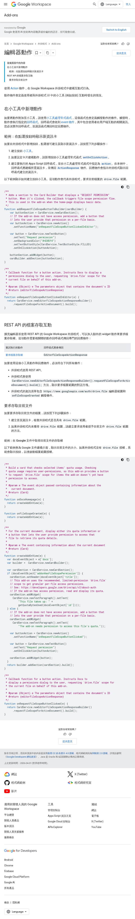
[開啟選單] (5, 4)
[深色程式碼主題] (122, 187)
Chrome (8, 865)
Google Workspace (23, 43)
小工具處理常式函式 (59, 118)
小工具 (27, 151)
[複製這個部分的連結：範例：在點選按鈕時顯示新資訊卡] (60, 137)
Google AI (9, 882)
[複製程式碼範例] (128, 187)
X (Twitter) (97, 821)
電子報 (95, 815)
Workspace (41, 4)
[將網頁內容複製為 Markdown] (47, 53)
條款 (6, 902)
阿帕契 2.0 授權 (100, 753)
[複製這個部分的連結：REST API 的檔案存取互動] (55, 325)
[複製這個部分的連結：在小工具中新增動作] (45, 109)
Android (8, 859)
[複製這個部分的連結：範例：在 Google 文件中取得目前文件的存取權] (66, 441)
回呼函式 (32, 122)
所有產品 (9, 888)
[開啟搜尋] (94, 4)
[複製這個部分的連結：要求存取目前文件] (35, 406)
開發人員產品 (11, 820)
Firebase (9, 871)
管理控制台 (54, 810)
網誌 (93, 810)
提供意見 (121, 53)
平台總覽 (9, 814)
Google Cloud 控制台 (59, 821)
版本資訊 (9, 826)
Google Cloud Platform (16, 876)
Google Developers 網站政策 (21, 756)
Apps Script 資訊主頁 (59, 815)
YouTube (96, 827)
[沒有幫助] (128, 43)
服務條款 (9, 837)
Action (14, 88)
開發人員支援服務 (14, 831)
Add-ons (11, 15)
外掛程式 (42, 43)
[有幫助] (123, 43)
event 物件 (67, 122)
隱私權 (16, 902)
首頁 (6, 43)
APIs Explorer (55, 827)
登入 (128, 4)
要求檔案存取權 (14, 355)
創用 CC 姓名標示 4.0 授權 (61, 753)
